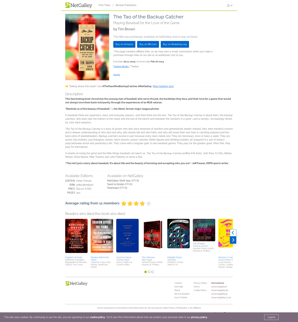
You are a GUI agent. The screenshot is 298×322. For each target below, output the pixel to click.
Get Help (178, 286)
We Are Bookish (182, 294)
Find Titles (104, 5)
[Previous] (233, 232)
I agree (271, 317)
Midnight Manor (174, 257)
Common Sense (123, 257)
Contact (178, 283)
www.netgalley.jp (219, 294)
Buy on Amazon (124, 44)
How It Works (180, 297)
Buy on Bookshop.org (175, 44)
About (177, 290)
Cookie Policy (200, 290)
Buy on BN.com (148, 44)
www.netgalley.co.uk (221, 297)
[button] (76, 237)
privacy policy (199, 317)
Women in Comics (227, 257)
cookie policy (97, 317)
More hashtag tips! (163, 86)
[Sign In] (230, 5)
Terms (197, 286)
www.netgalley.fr (219, 286)
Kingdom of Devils (73, 257)
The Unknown (148, 257)
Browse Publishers (126, 5)
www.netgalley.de (219, 290)
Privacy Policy (200, 283)
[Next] (233, 240)
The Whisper (199, 243)
